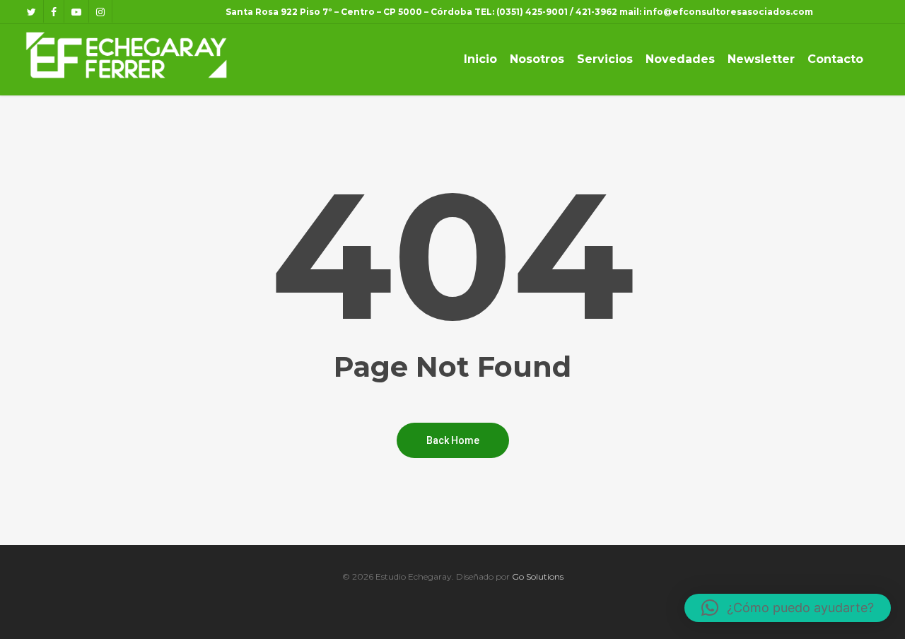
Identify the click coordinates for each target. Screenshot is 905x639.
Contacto (835, 59)
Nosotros (537, 59)
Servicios (605, 59)
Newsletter (761, 59)
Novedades (680, 59)
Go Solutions (538, 576)
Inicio (480, 59)
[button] (787, 608)
